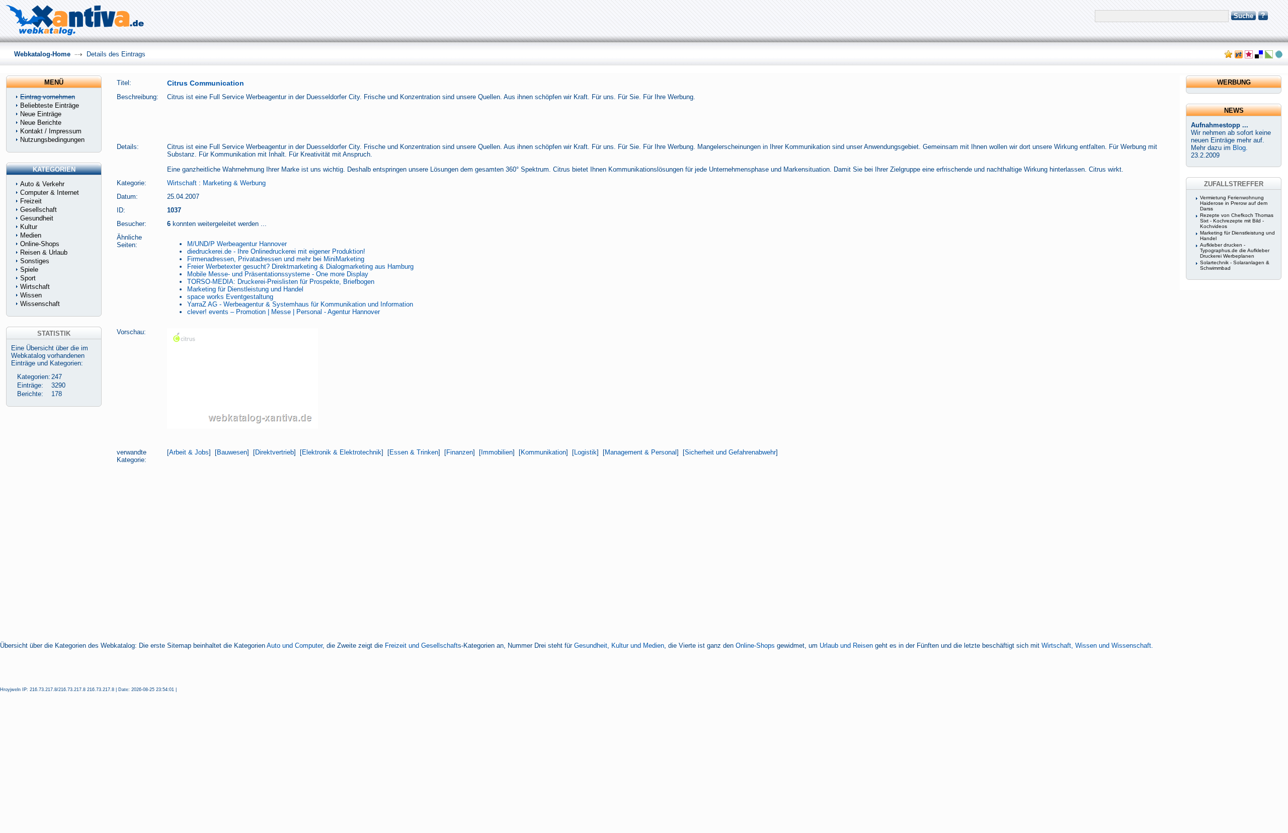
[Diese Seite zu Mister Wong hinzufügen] (1239, 56)
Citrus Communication (205, 83)
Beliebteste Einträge (49, 105)
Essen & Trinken (413, 452)
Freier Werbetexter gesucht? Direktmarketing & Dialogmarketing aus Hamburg (300, 266)
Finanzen (459, 452)
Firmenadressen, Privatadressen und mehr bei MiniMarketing (275, 259)
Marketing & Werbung (234, 183)
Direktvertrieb (274, 452)
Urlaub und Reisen (846, 645)
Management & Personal (641, 452)
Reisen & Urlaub (43, 252)
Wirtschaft (182, 183)
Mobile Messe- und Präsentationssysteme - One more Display (277, 274)
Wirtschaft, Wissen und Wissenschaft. (1097, 645)
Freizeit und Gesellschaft (421, 645)
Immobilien (497, 452)
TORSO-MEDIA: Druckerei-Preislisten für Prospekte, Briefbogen (280, 281)
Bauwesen (232, 452)
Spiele (29, 269)
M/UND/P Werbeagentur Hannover (237, 244)
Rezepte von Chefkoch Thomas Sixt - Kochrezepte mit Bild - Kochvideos (1236, 220)
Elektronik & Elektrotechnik (341, 452)
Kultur (28, 227)
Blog (1239, 148)
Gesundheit (36, 218)
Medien (30, 235)
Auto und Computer (295, 645)
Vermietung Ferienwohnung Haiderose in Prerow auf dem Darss (1233, 203)
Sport (28, 278)
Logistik (585, 452)
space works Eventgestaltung (230, 296)
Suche (1243, 16)
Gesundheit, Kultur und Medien (619, 645)
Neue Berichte (40, 122)
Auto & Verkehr (42, 184)
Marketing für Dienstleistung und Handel (245, 289)
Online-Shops (755, 645)
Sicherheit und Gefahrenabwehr (730, 452)
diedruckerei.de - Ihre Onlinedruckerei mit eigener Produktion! (276, 251)
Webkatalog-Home (42, 54)
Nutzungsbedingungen (52, 139)
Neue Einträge (40, 114)
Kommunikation (543, 452)
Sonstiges (34, 261)
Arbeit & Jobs (189, 452)
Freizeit (31, 201)
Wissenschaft (40, 304)
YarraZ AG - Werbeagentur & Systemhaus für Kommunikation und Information (300, 304)
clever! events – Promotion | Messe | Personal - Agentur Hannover (283, 312)
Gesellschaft (38, 209)
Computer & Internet (49, 192)
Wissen (31, 295)
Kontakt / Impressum (51, 131)
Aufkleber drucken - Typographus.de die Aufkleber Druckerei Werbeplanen (1234, 250)
